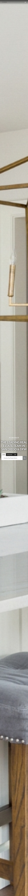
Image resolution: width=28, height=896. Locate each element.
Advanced (9, 454)
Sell (15, 454)
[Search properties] (25, 458)
